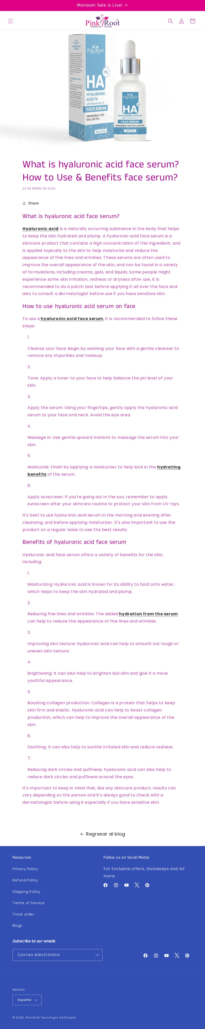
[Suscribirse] (96, 955)
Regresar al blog (105, 834)
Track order (23, 914)
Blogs (17, 925)
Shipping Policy (26, 891)
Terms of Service (28, 902)
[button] (10, 21)
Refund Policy (25, 880)
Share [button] (33, 203)
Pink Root (33, 1017)
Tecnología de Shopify (58, 1017)
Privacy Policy (25, 868)
